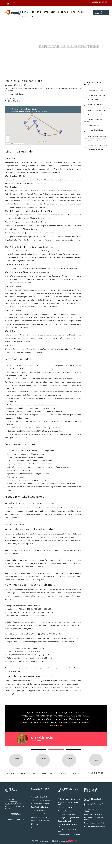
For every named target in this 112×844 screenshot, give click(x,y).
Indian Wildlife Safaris (93, 814)
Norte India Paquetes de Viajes (94, 805)
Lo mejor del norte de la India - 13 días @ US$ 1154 (28, 655)
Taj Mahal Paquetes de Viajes (93, 800)
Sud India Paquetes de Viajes (93, 810)
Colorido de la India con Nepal (93, 105)
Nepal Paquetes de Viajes (94, 826)
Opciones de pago (38, 810)
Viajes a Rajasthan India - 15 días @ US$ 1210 (26, 651)
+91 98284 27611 (14, 814)
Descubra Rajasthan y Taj (96, 110)
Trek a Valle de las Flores (96, 150)
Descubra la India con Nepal (97, 136)
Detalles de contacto (40, 804)
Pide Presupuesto (101, 12)
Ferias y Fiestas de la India (69, 799)
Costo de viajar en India (67, 807)
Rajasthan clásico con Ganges (93, 120)
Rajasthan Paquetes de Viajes (93, 818)
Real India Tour (93, 141)
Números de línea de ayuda (69, 835)
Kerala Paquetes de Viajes (95, 823)
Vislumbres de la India (95, 115)
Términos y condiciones (41, 814)
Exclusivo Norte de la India (97, 91)
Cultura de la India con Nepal (97, 145)
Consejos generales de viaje (67, 825)
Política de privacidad (40, 821)
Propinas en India (65, 811)
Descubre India (93, 100)
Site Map (34, 824)
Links (33, 827)
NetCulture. (74, 841)
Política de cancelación (40, 817)
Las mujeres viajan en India (69, 818)
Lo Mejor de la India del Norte (93, 131)
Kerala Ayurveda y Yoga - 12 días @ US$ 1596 (25, 648)
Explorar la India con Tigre (96, 95)
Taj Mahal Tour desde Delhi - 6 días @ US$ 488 (26, 661)
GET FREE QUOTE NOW (15, 524)
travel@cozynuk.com (15, 820)
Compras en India (65, 821)
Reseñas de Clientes (39, 807)
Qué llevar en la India (67, 814)
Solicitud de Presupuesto (41, 800)
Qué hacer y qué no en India (67, 830)
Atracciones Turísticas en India (68, 803)
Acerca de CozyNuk (39, 797)
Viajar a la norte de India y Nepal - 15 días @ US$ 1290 (29, 658)
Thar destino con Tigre (95, 125)
